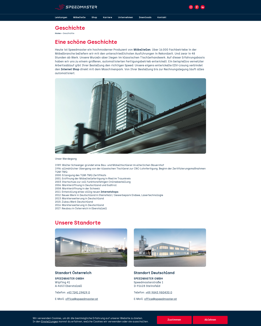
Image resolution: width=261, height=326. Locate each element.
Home (58, 33)
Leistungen (61, 17)
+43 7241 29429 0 (78, 292)
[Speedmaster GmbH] (76, 7)
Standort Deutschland (154, 273)
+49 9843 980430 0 (159, 292)
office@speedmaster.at (81, 299)
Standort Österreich (73, 273)
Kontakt (161, 17)
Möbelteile (79, 17)
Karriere (107, 17)
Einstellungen (49, 321)
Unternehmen (125, 17)
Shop (94, 17)
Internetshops (109, 191)
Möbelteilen (142, 49)
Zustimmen (174, 319)
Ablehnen (210, 319)
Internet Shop (70, 69)
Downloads (145, 17)
